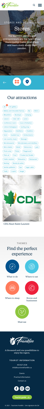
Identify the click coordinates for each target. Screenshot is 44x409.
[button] (40, 5)
